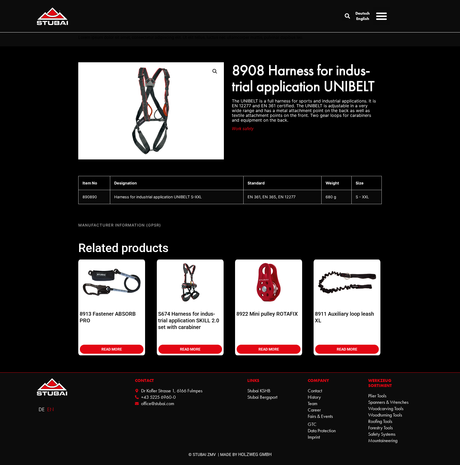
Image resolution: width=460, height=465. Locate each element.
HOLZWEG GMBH (255, 454)
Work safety (242, 128)
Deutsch (362, 13)
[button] (347, 16)
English (362, 18)
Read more (111, 349)
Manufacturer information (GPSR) (119, 225)
